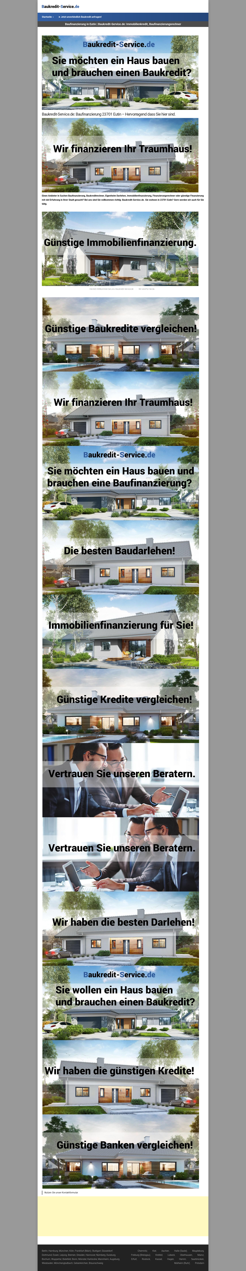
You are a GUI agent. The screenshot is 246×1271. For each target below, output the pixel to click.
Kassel (158, 1259)
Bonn (74, 1259)
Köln (71, 1250)
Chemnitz (142, 1250)
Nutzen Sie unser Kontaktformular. (61, 1192)
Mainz (200, 1255)
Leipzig (63, 1255)
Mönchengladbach (63, 1263)
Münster (82, 1259)
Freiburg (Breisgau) (140, 1255)
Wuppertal (56, 1259)
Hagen (170, 1259)
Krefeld (158, 1255)
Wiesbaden (47, 1263)
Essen (56, 1255)
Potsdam (199, 1263)
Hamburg (53, 1250)
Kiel (154, 1250)
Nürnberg (100, 1255)
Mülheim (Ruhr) (182, 1263)
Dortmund (47, 1255)
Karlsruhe (92, 1259)
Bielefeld (66, 1259)
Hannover (90, 1255)
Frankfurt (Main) (83, 1250)
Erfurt (134, 1259)
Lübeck (171, 1255)
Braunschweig (96, 1263)
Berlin (45, 1250)
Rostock (146, 1259)
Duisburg (110, 1255)
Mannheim (103, 1259)
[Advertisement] (123, 1216)
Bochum (46, 1259)
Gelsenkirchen (81, 1263)
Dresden (81, 1255)
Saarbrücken (197, 1259)
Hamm (182, 1259)
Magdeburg (198, 1250)
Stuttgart (96, 1250)
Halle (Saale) (180, 1250)
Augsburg (114, 1259)
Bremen (72, 1255)
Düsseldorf (107, 1250)
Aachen (165, 1250)
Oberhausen (186, 1255)
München (63, 1250)
